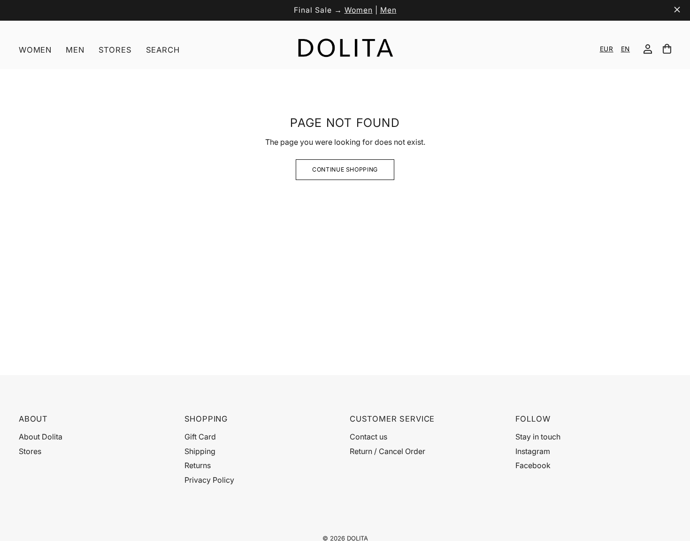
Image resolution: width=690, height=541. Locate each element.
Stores (115, 50)
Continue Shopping (345, 169)
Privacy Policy (209, 480)
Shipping (199, 451)
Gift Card (200, 436)
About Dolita (40, 436)
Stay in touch (537, 436)
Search (163, 50)
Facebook (533, 465)
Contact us (368, 436)
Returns (197, 465)
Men (388, 10)
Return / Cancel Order (387, 451)
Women (359, 10)
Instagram (532, 451)
